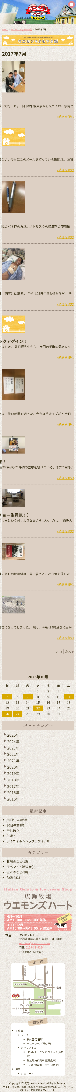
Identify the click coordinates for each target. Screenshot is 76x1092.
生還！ (11, 835)
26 (7, 713)
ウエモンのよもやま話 (21, 29)
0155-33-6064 (35, 947)
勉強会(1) (13, 877)
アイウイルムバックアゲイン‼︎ (28, 841)
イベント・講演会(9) (21, 866)
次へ (68, 651)
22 (38, 708)
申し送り (13, 830)
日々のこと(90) (17, 872)
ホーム (5, 29)
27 (17, 713)
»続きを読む (65, 116)
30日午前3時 (15, 825)
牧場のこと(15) (17, 861)
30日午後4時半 (17, 819)
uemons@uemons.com (34, 943)
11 (69, 696)
